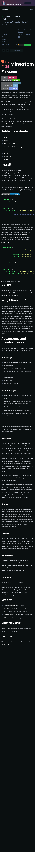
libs (5, 9)
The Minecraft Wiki (10, 614)
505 (19, 39)
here (10, 293)
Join (27, 3)
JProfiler (7, 618)
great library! (17, 50)
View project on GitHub (9, 44)
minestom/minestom (13, 16)
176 (19, 37)
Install (6, 137)
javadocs (16, 295)
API (5, 150)
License (6, 159)
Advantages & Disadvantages (14, 147)
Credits (6, 153)
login (31, 9)
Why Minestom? (9, 143)
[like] (3, 50)
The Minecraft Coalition (12, 609)
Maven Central (23, 187)
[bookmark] (7, 50)
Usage (6, 140)
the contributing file (10, 628)
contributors (11, 605)
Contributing (8, 156)
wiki (7, 295)
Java (21, 29)
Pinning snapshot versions (11, 281)
